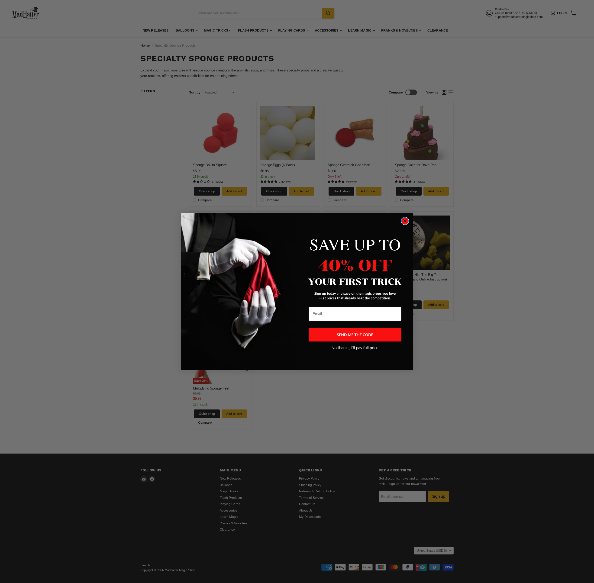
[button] (355, 334)
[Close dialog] (404, 220)
